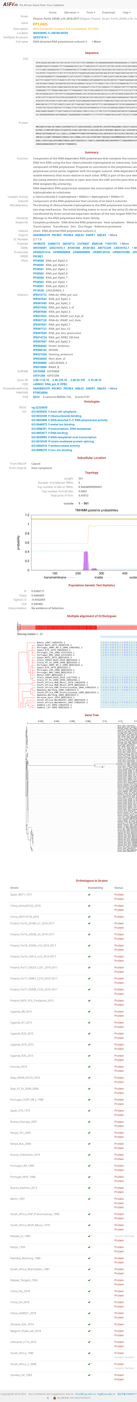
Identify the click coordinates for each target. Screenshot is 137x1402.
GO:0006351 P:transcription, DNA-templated (61, 429)
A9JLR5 (102, 235)
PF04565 (38, 265)
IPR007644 (40, 333)
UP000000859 (83, 252)
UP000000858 (63, 252)
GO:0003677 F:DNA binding (49, 433)
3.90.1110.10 (41, 380)
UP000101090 (122, 252)
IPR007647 (40, 341)
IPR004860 (40, 363)
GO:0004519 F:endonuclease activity (55, 446)
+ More (96, 41)
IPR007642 (40, 299)
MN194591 (41, 248)
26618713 (69, 243)
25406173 (55, 243)
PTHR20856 (41, 392)
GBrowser (69, 12)
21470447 (84, 243)
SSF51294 (39, 375)
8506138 (98, 243)
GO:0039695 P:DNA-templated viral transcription (64, 437)
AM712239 (106, 248)
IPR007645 (40, 303)
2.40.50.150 (78, 380)
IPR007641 (40, 324)
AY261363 (90, 248)
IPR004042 (40, 346)
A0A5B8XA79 (42, 235)
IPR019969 (40, 367)
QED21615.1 (41, 37)
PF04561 (38, 269)
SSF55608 (39, 371)
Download (108, 12)
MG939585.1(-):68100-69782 (50, 33)
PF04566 (38, 260)
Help (125, 12)
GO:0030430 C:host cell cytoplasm (54, 411)
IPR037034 (40, 307)
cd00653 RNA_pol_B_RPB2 (50, 384)
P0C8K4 (69, 235)
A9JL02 (80, 235)
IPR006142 (40, 350)
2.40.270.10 (60, 380)
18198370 (40, 243)
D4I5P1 (91, 235)
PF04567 (38, 286)
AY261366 (75, 248)
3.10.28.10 (95, 380)
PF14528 (38, 290)
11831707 (112, 243)
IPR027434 (40, 354)
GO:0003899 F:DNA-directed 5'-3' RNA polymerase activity (69, 420)
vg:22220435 (39, 407)
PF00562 (38, 273)
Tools (89, 12)
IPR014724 (40, 337)
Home (52, 12)
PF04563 (38, 282)
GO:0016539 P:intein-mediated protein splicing (62, 441)
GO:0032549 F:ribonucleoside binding (56, 416)
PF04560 (38, 277)
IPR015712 (40, 295)
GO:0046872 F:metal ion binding (53, 424)
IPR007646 (40, 312)
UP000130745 (103, 252)
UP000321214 (43, 252)
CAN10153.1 (123, 248)
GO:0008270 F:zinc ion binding (51, 450)
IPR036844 (40, 358)
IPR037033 (40, 316)
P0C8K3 (39, 256)
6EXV (36, 397)
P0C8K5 (57, 235)
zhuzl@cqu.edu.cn (85, 1394)
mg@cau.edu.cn (106, 1394)
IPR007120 (40, 320)
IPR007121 (40, 329)
